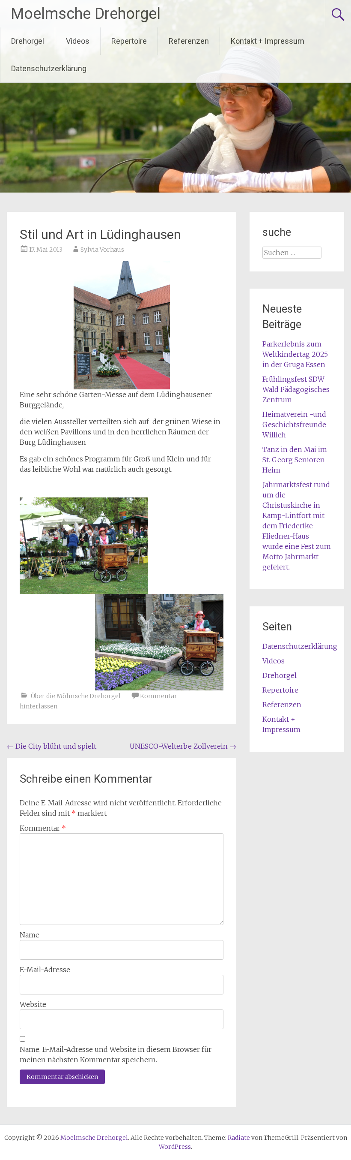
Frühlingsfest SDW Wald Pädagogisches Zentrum (296, 389)
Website (33, 1004)
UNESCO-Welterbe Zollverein (183, 746)
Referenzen (189, 40)
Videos (77, 40)
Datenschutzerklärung (48, 68)
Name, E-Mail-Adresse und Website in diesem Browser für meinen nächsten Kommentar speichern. (115, 1054)
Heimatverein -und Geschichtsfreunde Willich (294, 424)
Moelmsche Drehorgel (86, 14)
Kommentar (43, 828)
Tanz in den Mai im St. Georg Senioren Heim (294, 459)
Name (29, 935)
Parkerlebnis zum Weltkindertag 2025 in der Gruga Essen (295, 354)
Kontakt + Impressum (267, 40)
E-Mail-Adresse (45, 969)
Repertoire (129, 40)
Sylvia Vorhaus (102, 249)
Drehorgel (27, 40)
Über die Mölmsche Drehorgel (75, 696)
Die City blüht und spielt (51, 746)
